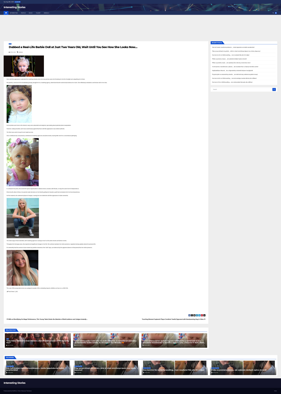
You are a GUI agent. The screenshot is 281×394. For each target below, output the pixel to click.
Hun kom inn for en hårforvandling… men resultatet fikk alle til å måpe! (230, 55)
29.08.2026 (10, 372)
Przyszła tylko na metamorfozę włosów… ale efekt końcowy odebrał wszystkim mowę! (235, 74)
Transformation (10, 366)
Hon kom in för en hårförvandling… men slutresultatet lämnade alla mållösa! (232, 82)
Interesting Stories (14, 7)
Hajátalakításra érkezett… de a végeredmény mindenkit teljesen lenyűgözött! (232, 70)
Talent (38, 13)
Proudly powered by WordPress (10, 390)
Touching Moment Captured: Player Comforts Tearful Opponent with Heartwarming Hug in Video (173, 319)
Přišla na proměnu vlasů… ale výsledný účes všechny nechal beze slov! (231, 62)
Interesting (14, 13)
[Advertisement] (140, 26)
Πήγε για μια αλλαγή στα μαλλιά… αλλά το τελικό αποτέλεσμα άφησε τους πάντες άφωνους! (236, 51)
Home (275, 390)
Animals (46, 13)
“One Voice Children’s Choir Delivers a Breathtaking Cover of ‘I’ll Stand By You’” (37, 342)
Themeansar (28, 390)
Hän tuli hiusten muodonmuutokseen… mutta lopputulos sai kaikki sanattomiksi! (233, 47)
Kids (10, 43)
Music (31, 13)
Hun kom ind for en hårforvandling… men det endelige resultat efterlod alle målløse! (234, 78)
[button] (273, 13)
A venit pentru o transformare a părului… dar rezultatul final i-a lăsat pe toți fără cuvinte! (235, 66)
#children (21, 52)
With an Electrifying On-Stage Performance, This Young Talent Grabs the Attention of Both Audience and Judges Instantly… (48, 319)
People (23, 13)
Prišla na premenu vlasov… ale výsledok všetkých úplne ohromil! (229, 59)
